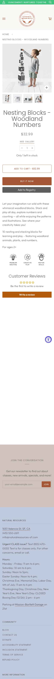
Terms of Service (12, 654)
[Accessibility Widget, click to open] (48, 339)
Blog (5, 629)
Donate (6, 639)
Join (46, 484)
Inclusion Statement (14, 649)
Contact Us (9, 634)
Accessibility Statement (16, 644)
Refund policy (11, 659)
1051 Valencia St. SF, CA (16, 528)
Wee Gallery (27, 141)
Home (5, 34)
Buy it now (27, 181)
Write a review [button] (27, 294)
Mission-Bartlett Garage (29, 604)
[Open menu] (6, 19)
